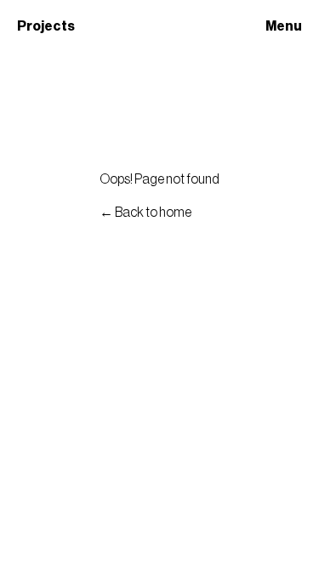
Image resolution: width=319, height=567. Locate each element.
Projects (46, 26)
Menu (283, 26)
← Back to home (145, 212)
